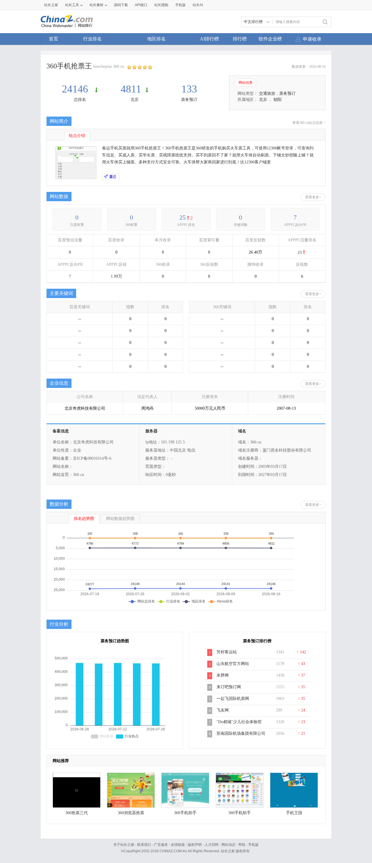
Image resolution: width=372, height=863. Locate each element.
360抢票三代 (76, 813)
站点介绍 (77, 135)
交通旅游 (267, 93)
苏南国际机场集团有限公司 (241, 733)
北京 (134, 99)
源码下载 (121, 5)
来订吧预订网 (229, 687)
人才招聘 (212, 845)
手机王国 (294, 813)
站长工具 (72, 5)
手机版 (253, 845)
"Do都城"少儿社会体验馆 (239, 722)
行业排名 (92, 38)
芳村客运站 (227, 652)
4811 (131, 89)
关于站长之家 (123, 845)
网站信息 (246, 83)
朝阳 (277, 99)
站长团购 (161, 5)
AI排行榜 (209, 38)
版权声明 (195, 845)
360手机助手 (185, 813)
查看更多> (313, 197)
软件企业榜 (270, 38)
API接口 (141, 5)
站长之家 (51, 5)
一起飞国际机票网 (233, 698)
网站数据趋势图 (120, 518)
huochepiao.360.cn (108, 66)
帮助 (241, 845)
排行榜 (240, 38)
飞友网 (223, 710)
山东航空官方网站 (233, 663)
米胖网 (223, 675)
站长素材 (96, 5)
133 (189, 89)
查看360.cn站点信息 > (309, 123)
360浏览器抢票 (131, 813)
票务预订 (189, 99)
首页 (53, 38)
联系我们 (144, 845)
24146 (76, 89)
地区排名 (156, 38)
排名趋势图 (84, 518)
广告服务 (161, 845)
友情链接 (178, 845)
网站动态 (228, 845)
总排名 (80, 99)
